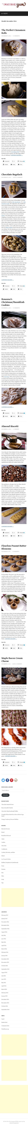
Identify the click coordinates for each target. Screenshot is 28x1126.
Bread (2, 832)
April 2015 (3, 986)
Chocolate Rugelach (11, 174)
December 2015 (5, 959)
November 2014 (5, 1003)
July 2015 (3, 976)
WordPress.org (5, 1029)
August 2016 (4, 932)
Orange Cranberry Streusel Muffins (9, 819)
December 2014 (5, 999)
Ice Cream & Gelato (6, 859)
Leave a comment (17, 177)
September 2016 (5, 928)
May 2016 (3, 942)
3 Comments (16, 36)
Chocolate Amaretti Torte (7, 804)
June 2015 (3, 979)
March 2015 (4, 989)
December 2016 (5, 922)
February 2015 (4, 992)
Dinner (3, 856)
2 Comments (15, 551)
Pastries (3, 869)
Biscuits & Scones (5, 829)
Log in (2, 1019)
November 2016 (5, 925)
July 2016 (3, 935)
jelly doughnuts (16, 202)
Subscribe (5, 795)
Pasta (2, 866)
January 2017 (4, 918)
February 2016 (4, 952)
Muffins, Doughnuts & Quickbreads (9, 862)
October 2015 (4, 965)
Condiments (4, 849)
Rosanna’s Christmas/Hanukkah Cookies (12, 302)
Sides (2, 876)
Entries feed (4, 1022)
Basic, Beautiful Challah (7, 808)
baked (3, 215)
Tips (2, 883)
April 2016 (3, 945)
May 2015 (3, 982)
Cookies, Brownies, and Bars (8, 852)
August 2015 (4, 972)
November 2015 (5, 962)
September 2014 (5, 1009)
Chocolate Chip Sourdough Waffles (9, 811)
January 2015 (4, 996)
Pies (2, 872)
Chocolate (3, 845)
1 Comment (16, 429)
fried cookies (9, 227)
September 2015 (5, 969)
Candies (3, 842)
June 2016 (3, 939)
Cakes (2, 839)
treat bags (6, 376)
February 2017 (4, 915)
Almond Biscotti (9, 426)
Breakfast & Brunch (6, 835)
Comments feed (5, 1025)
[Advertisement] (12, 897)
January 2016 (4, 955)
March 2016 (4, 949)
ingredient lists (15, 152)
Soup (2, 879)
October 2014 (4, 1006)
